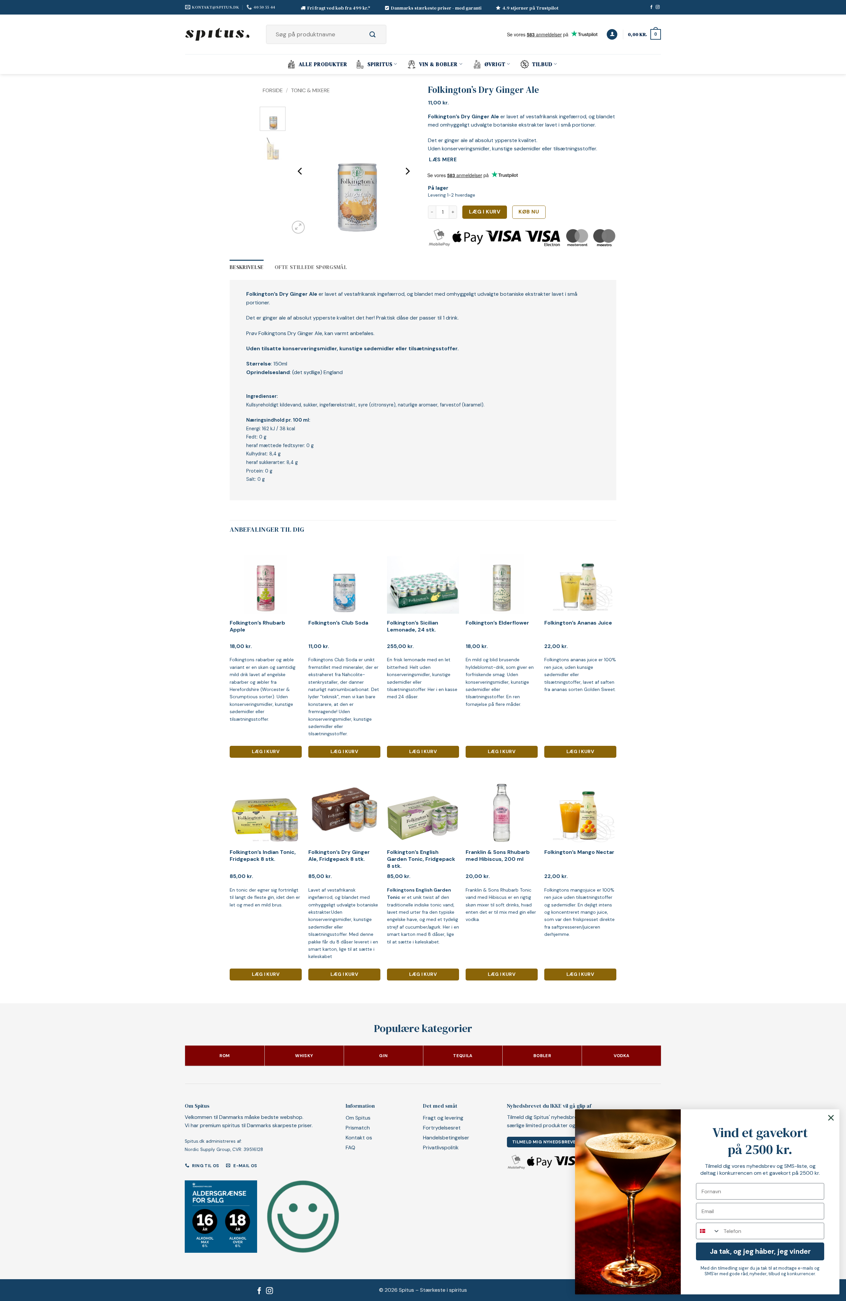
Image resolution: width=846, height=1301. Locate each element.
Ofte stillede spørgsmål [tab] (311, 267)
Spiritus (380, 64)
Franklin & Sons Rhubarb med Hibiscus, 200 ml (498, 855)
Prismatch (358, 1127)
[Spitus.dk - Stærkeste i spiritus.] (218, 34)
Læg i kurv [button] (266, 751)
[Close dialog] (831, 1118)
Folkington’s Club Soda (338, 623)
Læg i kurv (485, 212)
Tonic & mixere (310, 90)
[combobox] (708, 1231)
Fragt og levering (443, 1117)
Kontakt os (359, 1137)
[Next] (407, 171)
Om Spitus (358, 1117)
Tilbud (542, 64)
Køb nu (529, 212)
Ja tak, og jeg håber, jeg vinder (760, 1251)
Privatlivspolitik (441, 1147)
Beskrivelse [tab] (247, 267)
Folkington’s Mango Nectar (579, 852)
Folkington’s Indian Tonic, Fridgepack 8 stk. (263, 855)
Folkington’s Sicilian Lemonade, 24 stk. (412, 626)
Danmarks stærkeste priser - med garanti (436, 8)
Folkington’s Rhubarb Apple (257, 626)
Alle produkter (323, 64)
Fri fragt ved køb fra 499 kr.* (338, 8)
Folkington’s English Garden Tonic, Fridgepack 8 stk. (421, 859)
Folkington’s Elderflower (497, 623)
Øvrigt (495, 64)
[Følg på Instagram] (658, 7)
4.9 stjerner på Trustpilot (530, 8)
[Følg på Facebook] (651, 7)
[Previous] (300, 171)
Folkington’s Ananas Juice (578, 623)
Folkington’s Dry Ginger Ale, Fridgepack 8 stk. (339, 855)
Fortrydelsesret (442, 1127)
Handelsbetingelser (446, 1137)
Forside (273, 90)
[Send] (379, 34)
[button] (612, 34)
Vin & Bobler (438, 64)
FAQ (350, 1147)
